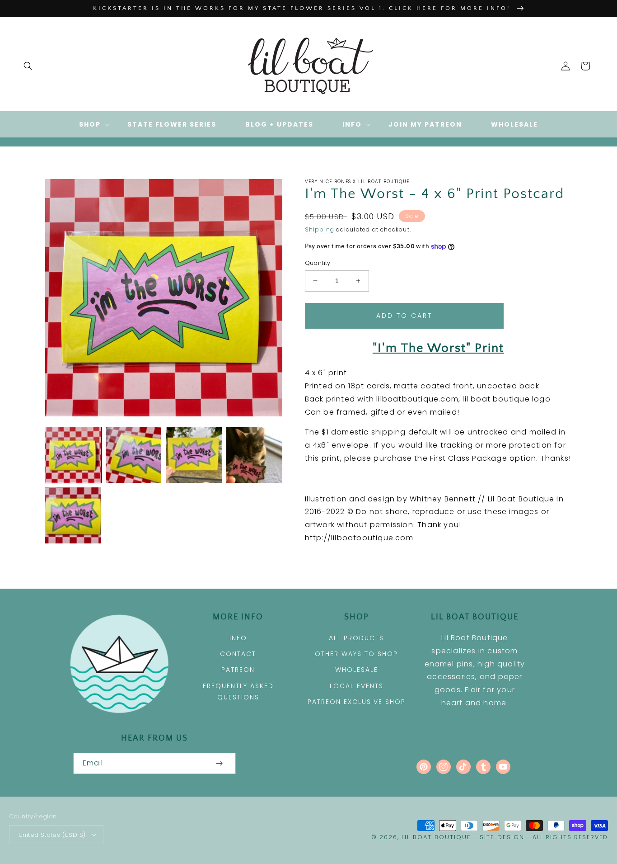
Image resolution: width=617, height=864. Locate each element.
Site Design (502, 837)
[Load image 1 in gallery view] (73, 455)
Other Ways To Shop (356, 653)
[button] (28, 66)
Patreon (238, 669)
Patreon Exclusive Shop (357, 701)
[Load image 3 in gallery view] (194, 455)
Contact (238, 653)
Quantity (318, 263)
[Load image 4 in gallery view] (254, 455)
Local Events (356, 685)
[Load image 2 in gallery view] (134, 455)
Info (238, 637)
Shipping (320, 229)
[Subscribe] (219, 763)
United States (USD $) (52, 835)
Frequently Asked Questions (238, 691)
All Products (356, 637)
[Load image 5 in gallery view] (73, 515)
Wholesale (356, 669)
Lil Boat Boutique (436, 837)
